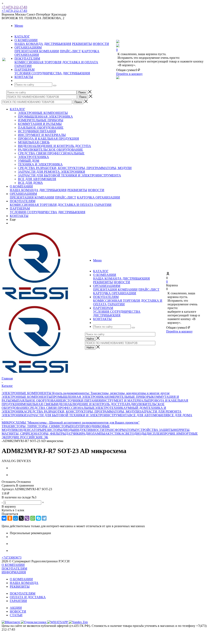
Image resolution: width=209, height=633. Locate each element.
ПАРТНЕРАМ (20, 208)
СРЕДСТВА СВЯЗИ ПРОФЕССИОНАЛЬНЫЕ (51, 153)
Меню (18, 25)
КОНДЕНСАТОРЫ (29, 430)
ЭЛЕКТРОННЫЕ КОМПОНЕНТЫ (43, 113)
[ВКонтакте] (4, 518)
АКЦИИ (16, 608)
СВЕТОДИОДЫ (134, 433)
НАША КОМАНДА (28, 44)
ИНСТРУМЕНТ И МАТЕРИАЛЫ (42, 135)
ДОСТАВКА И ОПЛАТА (80, 62)
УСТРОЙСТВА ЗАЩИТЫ (155, 430)
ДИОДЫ (68, 430)
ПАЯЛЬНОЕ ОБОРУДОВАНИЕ (40, 127)
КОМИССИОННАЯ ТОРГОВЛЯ (37, 62)
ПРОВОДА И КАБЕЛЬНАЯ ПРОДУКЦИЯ (48, 138)
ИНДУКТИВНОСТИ (89, 430)
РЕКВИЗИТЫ (82, 44)
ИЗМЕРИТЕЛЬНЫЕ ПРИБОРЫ (40, 120)
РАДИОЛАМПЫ (93, 433)
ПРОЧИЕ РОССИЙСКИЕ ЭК (27, 437)
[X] (21, 518)
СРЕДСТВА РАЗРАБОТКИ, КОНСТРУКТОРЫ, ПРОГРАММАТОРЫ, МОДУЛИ (75, 168)
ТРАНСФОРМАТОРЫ (120, 430)
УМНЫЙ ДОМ (28, 160)
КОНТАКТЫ (19, 216)
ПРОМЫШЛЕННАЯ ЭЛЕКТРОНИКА (45, 116)
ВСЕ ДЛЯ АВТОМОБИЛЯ (37, 179)
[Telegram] (44, 518)
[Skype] (38, 518)
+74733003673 (11, 557)
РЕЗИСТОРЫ (52, 430)
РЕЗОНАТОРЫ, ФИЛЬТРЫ (46, 433)
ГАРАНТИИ (23, 66)
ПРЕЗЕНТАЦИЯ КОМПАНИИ (36, 51)
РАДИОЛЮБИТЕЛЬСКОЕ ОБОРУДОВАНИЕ (50, 149)
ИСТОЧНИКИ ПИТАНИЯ (37, 131)
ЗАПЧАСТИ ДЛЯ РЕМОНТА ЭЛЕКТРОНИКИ (51, 171)
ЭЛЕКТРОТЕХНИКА (33, 157)
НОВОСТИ (101, 44)
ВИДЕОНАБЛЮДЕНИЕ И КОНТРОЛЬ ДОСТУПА (54, 146)
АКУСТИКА (114, 433)
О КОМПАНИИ (21, 186)
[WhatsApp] (32, 518)
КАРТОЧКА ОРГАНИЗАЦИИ (98, 197)
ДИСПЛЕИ (154, 433)
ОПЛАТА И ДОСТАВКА (28, 597)
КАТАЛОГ (17, 109)
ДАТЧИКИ (73, 433)
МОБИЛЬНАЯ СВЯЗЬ (34, 142)
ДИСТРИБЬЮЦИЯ (57, 44)
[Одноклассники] (9, 518)
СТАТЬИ (16, 615)
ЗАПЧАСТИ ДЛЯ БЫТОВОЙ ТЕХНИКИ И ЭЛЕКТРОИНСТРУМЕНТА (69, 175)
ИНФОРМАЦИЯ (14, 572)
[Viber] (26, 518)
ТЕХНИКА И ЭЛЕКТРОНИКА (40, 164)
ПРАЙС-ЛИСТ (70, 51)
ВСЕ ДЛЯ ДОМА (30, 182)
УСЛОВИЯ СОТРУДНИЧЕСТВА (38, 73)
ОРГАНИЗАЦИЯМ (23, 193)
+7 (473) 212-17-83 (14, 7)
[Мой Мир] (15, 518)
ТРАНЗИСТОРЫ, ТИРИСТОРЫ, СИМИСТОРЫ (36, 426)
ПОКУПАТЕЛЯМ (22, 201)
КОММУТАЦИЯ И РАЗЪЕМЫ (40, 124)
